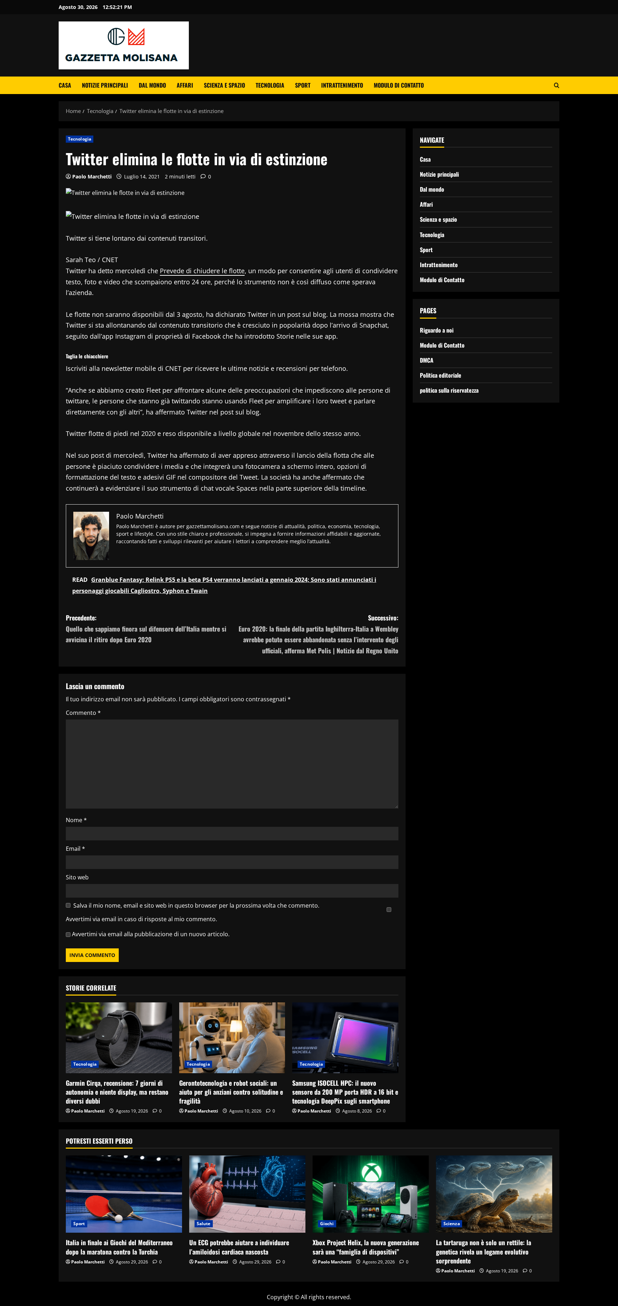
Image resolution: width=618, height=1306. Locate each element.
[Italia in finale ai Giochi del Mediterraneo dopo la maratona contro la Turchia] (124, 1194)
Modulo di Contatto (399, 85)
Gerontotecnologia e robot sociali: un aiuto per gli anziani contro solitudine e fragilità (231, 1091)
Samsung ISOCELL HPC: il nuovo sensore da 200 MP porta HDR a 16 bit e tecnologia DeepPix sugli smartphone (345, 1091)
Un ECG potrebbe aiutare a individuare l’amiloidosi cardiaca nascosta (239, 1247)
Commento (83, 713)
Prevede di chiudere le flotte (202, 270)
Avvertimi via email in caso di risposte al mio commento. (141, 919)
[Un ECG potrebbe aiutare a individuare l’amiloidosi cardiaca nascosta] (247, 1194)
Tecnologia (270, 85)
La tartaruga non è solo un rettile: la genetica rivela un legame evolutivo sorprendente (483, 1251)
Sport (302, 85)
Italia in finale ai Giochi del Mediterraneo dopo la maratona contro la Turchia (119, 1247)
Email (75, 849)
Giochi (327, 1224)
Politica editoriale (440, 375)
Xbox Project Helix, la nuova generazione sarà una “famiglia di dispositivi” (366, 1247)
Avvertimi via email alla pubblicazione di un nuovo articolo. (151, 934)
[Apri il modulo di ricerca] (556, 85)
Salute (204, 1224)
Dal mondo (152, 85)
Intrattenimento (342, 85)
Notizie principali (105, 85)
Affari (185, 85)
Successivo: (318, 634)
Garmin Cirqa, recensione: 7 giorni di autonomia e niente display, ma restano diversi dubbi (117, 1091)
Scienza (451, 1224)
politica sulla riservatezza (449, 390)
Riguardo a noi (436, 330)
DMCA (426, 360)
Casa (65, 85)
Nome (76, 820)
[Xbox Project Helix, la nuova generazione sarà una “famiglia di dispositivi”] (371, 1194)
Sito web (77, 877)
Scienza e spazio (224, 85)
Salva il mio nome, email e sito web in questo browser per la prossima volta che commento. (196, 905)
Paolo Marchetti (92, 176)
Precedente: (146, 628)
